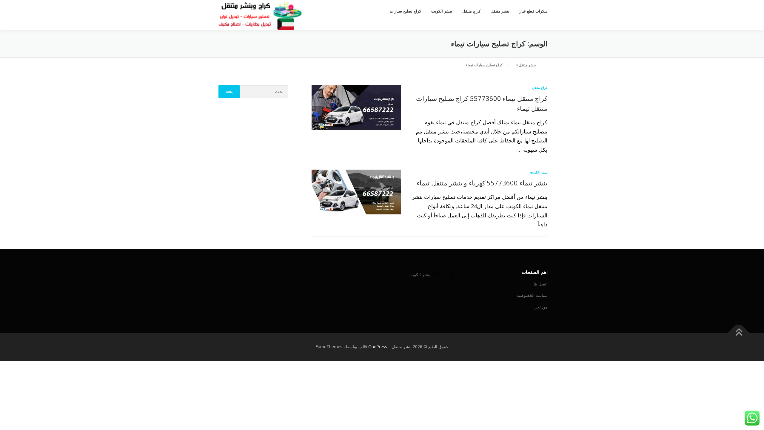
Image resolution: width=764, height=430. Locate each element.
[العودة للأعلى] (738, 332)
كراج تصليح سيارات (405, 11)
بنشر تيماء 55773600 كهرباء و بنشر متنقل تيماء (482, 182)
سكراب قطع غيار (534, 11)
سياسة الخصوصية (532, 295)
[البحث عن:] (264, 91)
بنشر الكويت (441, 11)
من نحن (541, 307)
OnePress (377, 346)
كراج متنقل (471, 11)
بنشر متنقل (500, 11)
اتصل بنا (541, 284)
